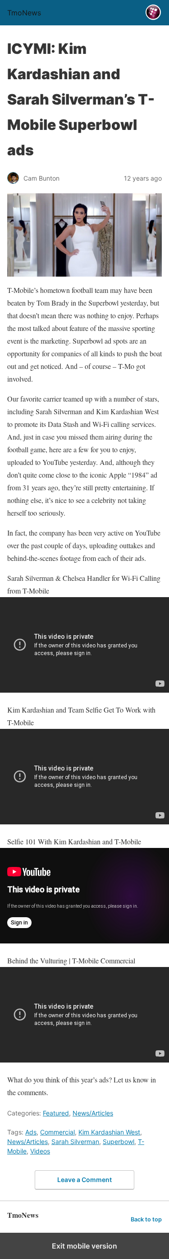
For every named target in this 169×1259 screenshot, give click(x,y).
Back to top (146, 1219)
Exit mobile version (84, 1245)
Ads (31, 1132)
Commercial (57, 1132)
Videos (40, 1151)
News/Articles (93, 1113)
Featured (56, 1113)
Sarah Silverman (75, 1141)
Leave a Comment (84, 1179)
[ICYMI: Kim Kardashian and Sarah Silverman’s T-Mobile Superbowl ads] (84, 235)
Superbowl (118, 1141)
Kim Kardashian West (109, 1132)
